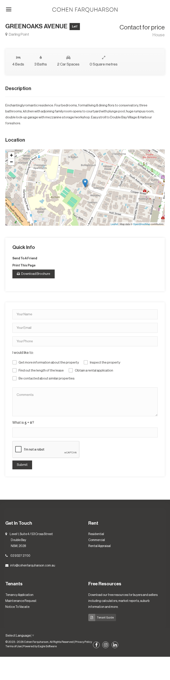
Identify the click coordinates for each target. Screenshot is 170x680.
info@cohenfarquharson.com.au (32, 565)
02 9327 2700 (20, 555)
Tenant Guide (105, 617)
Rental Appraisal (99, 546)
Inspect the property (105, 362)
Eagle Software (47, 646)
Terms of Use (13, 646)
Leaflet (114, 224)
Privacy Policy (83, 642)
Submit (22, 464)
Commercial (96, 540)
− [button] (11, 162)
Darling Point (18, 34)
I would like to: (23, 352)
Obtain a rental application (94, 370)
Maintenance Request (21, 601)
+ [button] (11, 155)
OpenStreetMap (141, 224)
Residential (96, 534)
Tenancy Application (19, 595)
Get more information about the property (49, 362)
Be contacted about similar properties (47, 378)
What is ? (23, 422)
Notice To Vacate (17, 607)
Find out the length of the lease (41, 370)
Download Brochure (35, 273)
